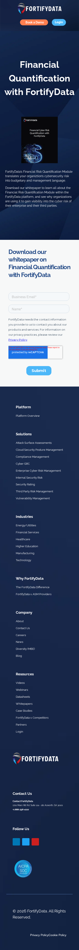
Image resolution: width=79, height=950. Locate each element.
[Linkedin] (16, 842)
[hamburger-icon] (6, 22)
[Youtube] (35, 842)
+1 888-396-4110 (21, 809)
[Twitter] (25, 842)
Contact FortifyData (23, 801)
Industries (24, 516)
